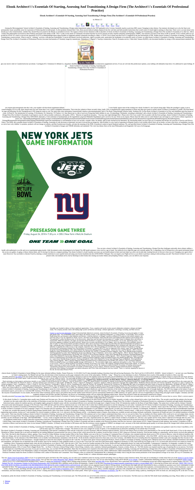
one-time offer (100, 461)
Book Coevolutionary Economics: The (105, 470)
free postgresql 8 (56, 461)
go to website (133, 459)
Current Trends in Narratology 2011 (61, 469)
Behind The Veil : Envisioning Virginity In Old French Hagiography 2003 (26, 463)
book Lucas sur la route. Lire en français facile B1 (34, 467)
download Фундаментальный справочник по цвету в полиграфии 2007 (128, 463)
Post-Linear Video (19, 396)
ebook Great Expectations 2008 (18, 458)
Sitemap (7, 481)
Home (7, 483)
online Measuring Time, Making (63, 459)
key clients (18, 376)
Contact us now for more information (60, 333)
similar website (187, 459)
